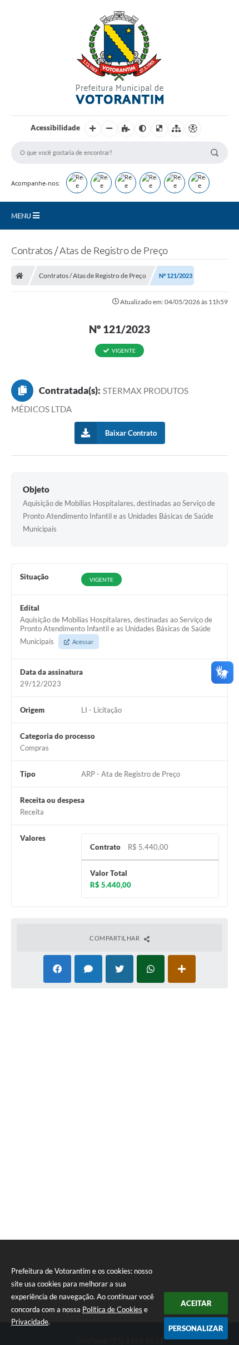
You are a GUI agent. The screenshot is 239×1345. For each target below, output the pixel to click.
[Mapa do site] (176, 128)
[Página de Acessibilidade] (193, 128)
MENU (22, 216)
